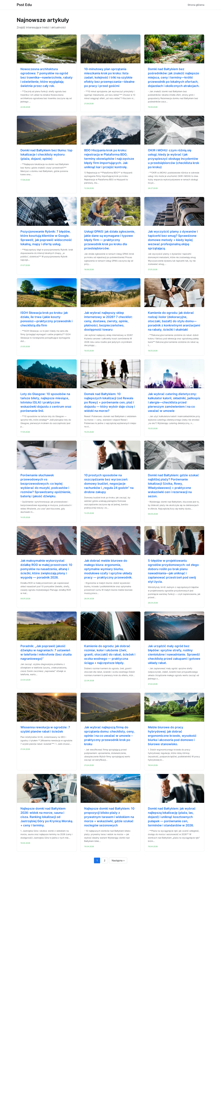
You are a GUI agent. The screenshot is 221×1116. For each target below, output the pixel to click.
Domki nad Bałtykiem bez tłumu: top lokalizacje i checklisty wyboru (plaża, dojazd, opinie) (46, 154)
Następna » (118, 860)
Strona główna (196, 4)
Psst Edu (24, 5)
